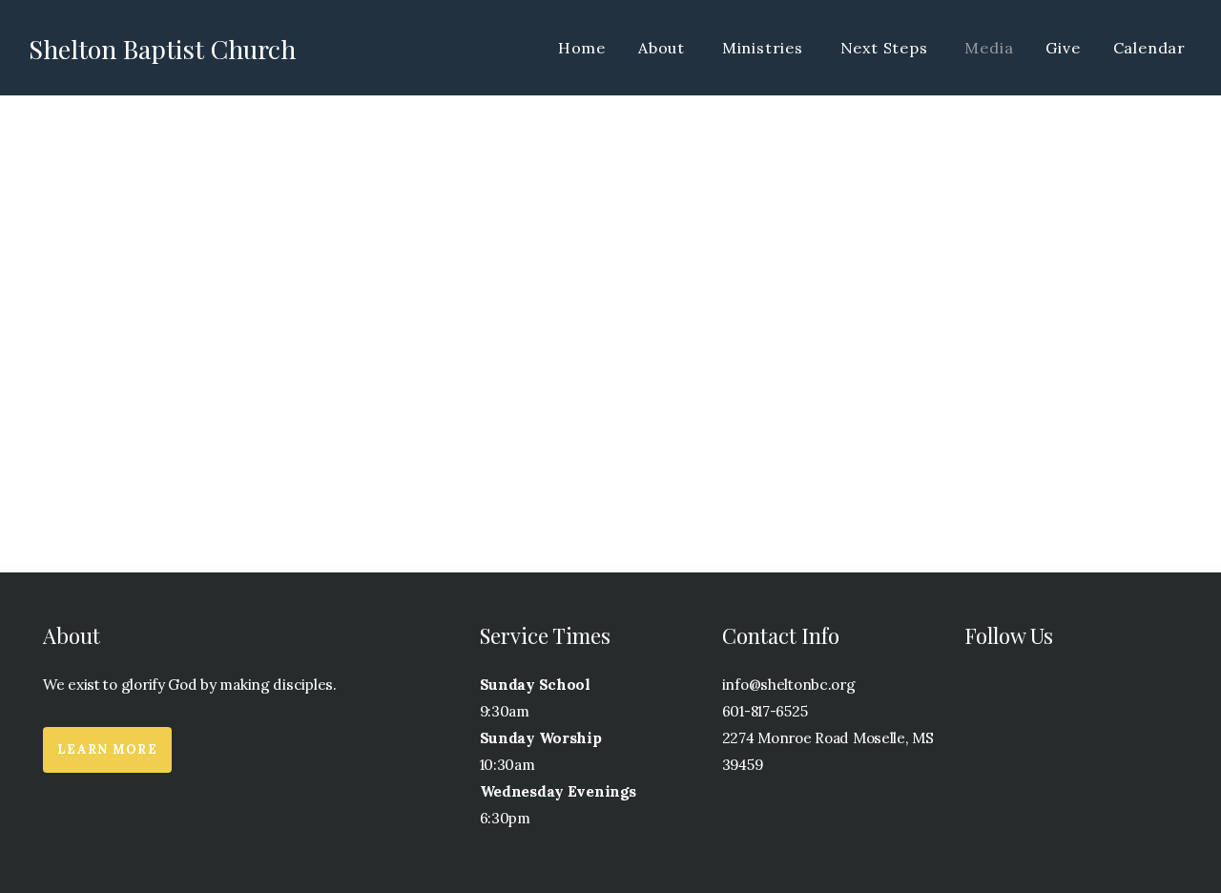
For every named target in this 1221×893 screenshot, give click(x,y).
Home (582, 47)
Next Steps (886, 47)
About (664, 47)
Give (1062, 47)
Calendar (1149, 47)
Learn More (107, 749)
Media (988, 47)
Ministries (765, 47)
